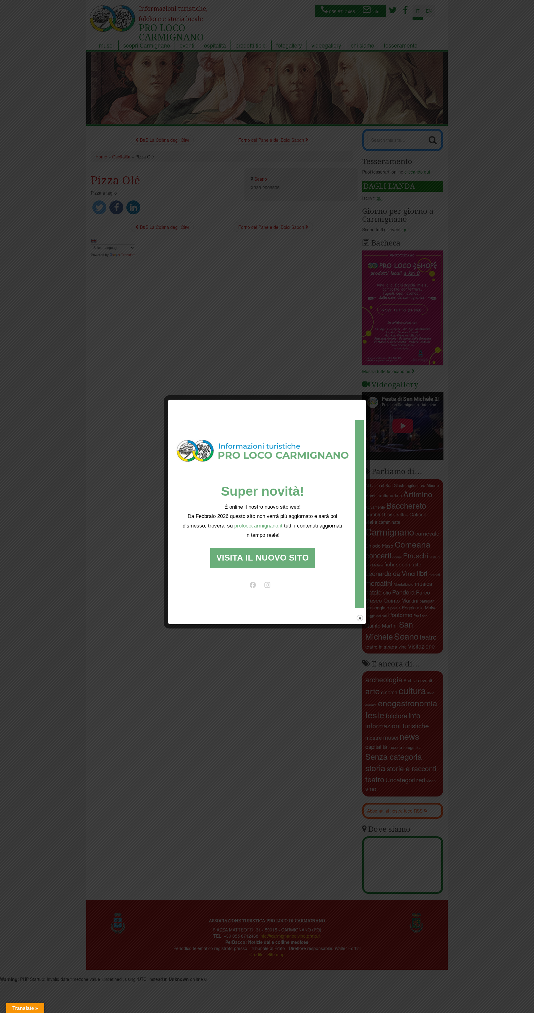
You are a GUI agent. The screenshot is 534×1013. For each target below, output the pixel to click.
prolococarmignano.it (258, 526)
